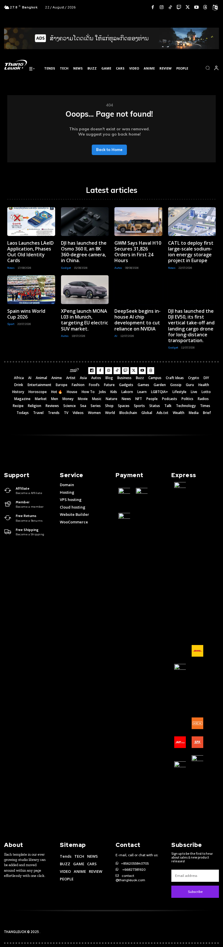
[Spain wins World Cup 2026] (31, 289)
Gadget (66, 267)
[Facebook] (152, 7)
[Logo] (15, 64)
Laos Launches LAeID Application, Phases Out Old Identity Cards (30, 252)
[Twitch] (179, 7)
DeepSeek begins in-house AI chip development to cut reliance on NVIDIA (137, 320)
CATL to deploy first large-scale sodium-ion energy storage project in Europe (190, 252)
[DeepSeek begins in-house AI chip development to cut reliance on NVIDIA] (138, 289)
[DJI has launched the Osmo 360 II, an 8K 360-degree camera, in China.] (85, 221)
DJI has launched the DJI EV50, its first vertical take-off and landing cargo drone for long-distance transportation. (191, 326)
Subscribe (195, 891)
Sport (10, 324)
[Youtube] (196, 7)
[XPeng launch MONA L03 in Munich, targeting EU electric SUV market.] (85, 289)
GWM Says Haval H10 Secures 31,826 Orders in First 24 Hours (137, 252)
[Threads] (205, 7)
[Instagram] (161, 7)
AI (115, 335)
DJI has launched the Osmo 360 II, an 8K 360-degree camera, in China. (84, 252)
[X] (187, 7)
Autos (118, 267)
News (11, 267)
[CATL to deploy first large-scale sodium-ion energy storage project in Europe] (192, 221)
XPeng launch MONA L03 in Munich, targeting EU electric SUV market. (84, 320)
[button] (207, 67)
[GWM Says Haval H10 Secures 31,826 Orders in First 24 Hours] (138, 221)
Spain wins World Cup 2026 (26, 314)
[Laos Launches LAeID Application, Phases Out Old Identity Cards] (31, 221)
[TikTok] (170, 7)
